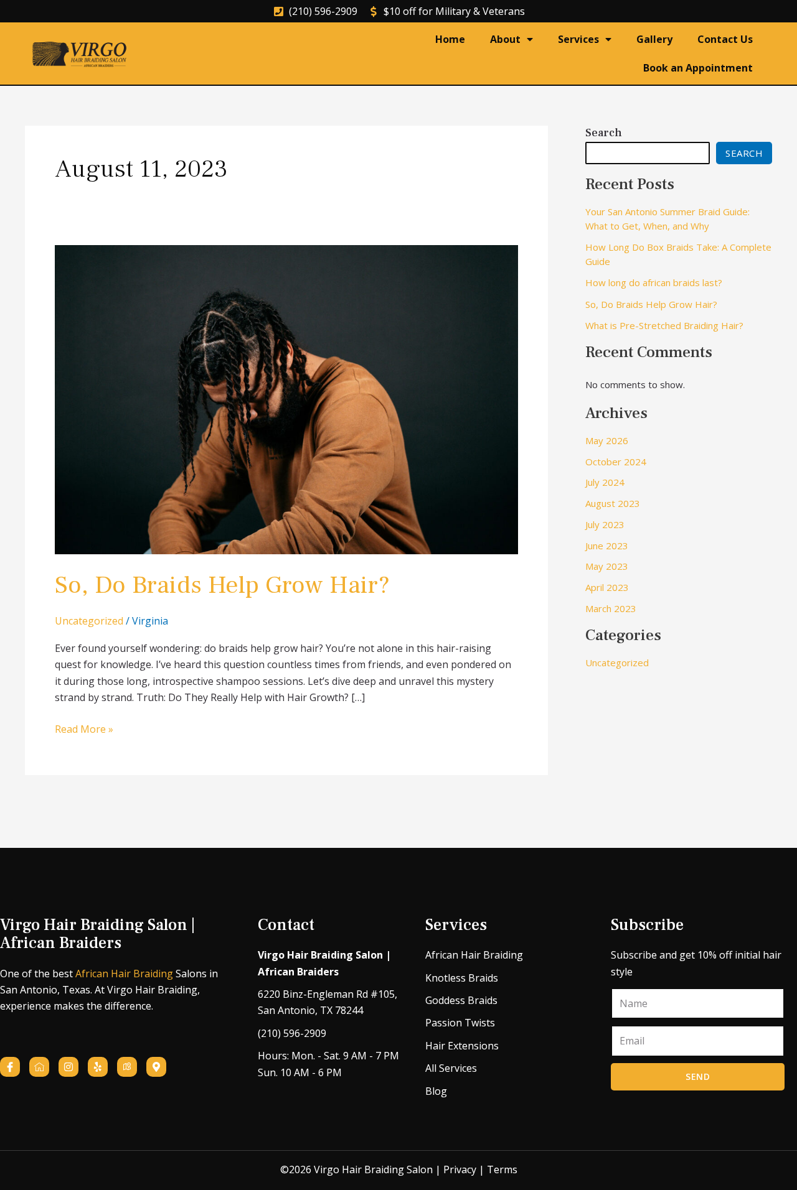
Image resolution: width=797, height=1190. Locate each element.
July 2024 (605, 482)
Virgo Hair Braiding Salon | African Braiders (97, 934)
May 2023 (606, 566)
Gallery (654, 39)
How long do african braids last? (653, 282)
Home (450, 39)
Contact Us (725, 39)
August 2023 (612, 503)
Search (603, 133)
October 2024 (615, 461)
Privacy (459, 1169)
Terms (502, 1169)
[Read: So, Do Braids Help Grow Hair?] (286, 399)
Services (578, 39)
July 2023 (605, 524)
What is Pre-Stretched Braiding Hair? (664, 325)
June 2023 (606, 545)
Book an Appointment (698, 68)
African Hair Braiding (124, 973)
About (505, 39)
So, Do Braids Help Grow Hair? (222, 585)
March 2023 (610, 608)
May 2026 (606, 440)
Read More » (84, 728)
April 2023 (607, 587)
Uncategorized (89, 621)
